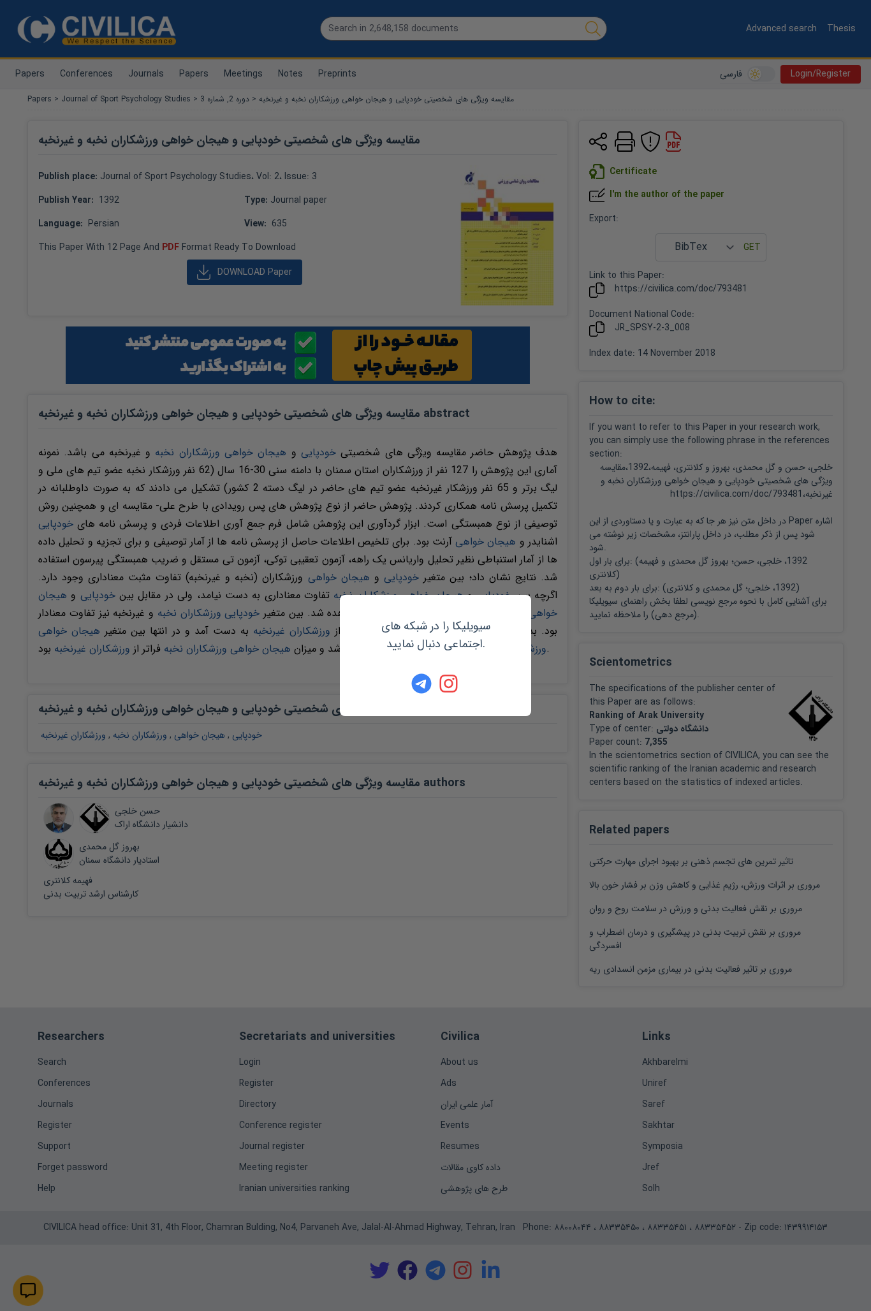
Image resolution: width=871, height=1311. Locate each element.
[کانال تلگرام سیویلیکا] (421, 683)
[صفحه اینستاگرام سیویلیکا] (449, 683)
